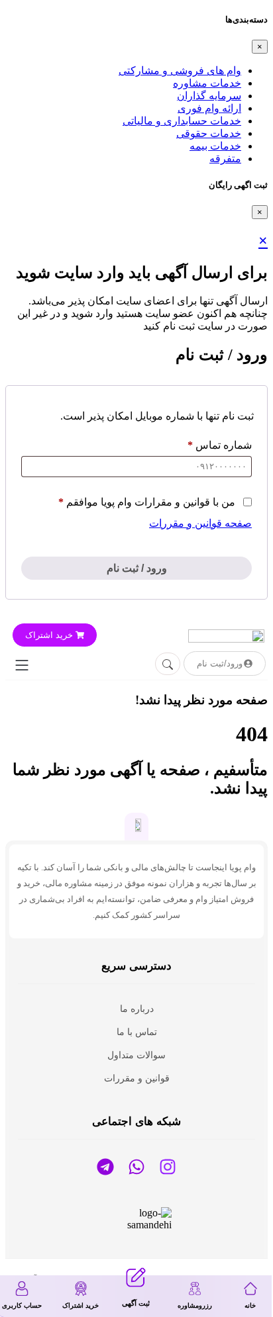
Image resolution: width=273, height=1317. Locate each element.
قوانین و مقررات (137, 1078)
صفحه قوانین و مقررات (200, 523)
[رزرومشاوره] (195, 1288)
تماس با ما (137, 1031)
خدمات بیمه (215, 146)
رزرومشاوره (195, 1305)
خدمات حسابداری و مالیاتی (182, 120)
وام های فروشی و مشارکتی (180, 70)
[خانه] (250, 1288)
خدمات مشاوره (207, 83)
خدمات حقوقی (208, 133)
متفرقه (225, 158)
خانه (250, 1305)
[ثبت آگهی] (136, 1277)
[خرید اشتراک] (81, 1288)
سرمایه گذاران (209, 95)
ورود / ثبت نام (137, 568)
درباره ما (137, 1008)
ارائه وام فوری (209, 108)
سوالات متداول (136, 1055)
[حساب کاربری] (22, 1288)
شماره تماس (220, 445)
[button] (22, 666)
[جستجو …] (167, 664)
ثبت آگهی (136, 1303)
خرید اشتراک (80, 1305)
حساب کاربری (22, 1305)
